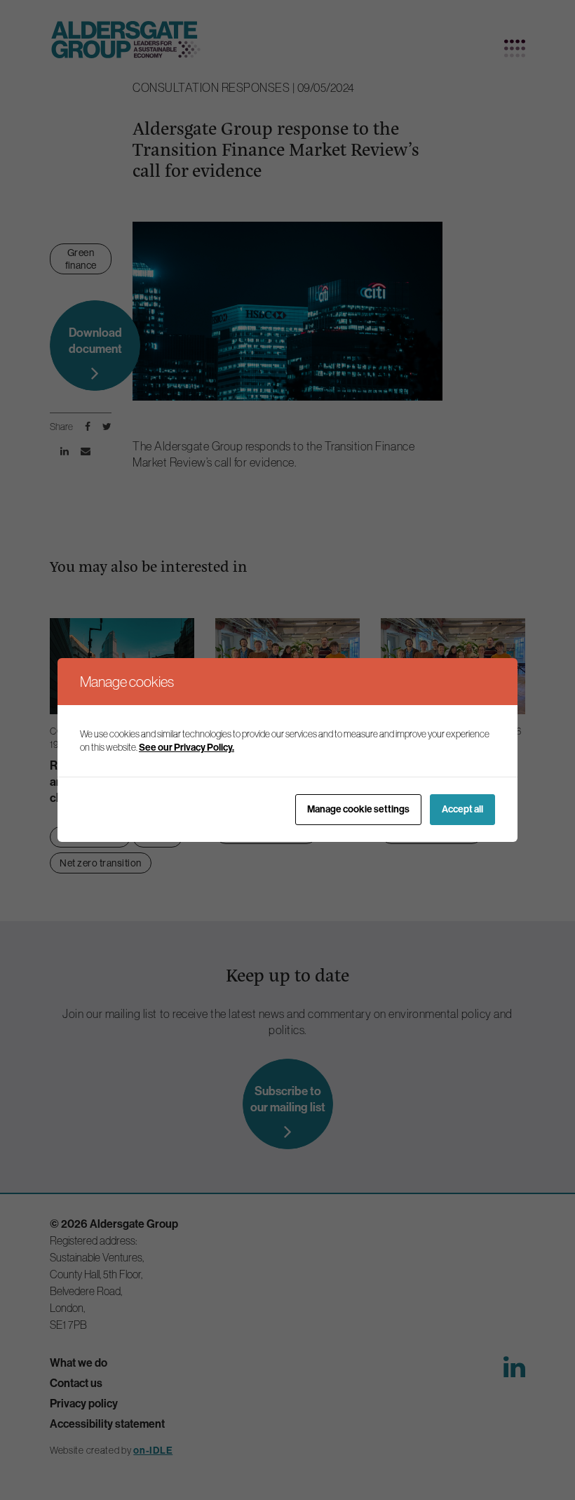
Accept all (462, 809)
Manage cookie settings (358, 809)
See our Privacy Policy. (186, 747)
